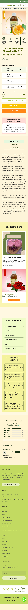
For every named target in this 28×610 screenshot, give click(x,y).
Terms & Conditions (7, 523)
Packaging (4, 550)
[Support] (18, 5)
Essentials (4, 541)
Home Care (5, 556)
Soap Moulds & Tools (7, 547)
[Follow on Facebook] (7, 600)
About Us (4, 511)
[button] (5, 59)
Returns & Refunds (7, 520)
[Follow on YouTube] (14, 600)
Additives (4, 544)
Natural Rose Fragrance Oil (9, 294)
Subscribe (15, 578)
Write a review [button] (14, 440)
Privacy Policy (5, 526)
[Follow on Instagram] (9, 600)
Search (3, 514)
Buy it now (14, 110)
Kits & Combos (6, 553)
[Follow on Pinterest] (12, 600)
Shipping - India (6, 517)
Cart (25, 5)
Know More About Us (9, 484)
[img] (6, 450)
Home (2, 8)
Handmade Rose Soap (12, 257)
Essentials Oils (8, 8)
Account (21, 5)
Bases (3, 538)
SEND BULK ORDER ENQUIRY (14, 100)
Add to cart (14, 105)
